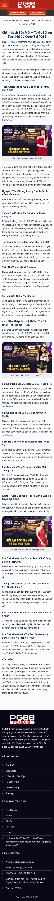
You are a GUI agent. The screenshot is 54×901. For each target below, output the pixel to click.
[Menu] (4, 5)
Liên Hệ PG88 (12, 782)
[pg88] (27, 5)
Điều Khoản (11, 771)
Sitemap (10, 793)
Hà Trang (14, 787)
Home (5, 20)
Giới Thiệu (10, 765)
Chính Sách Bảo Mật (15, 776)
